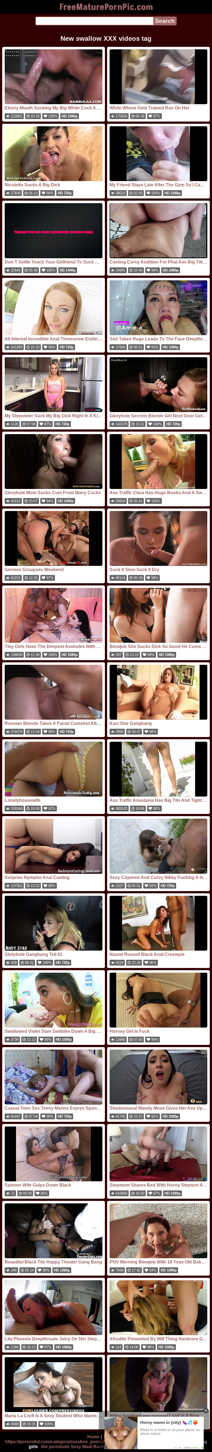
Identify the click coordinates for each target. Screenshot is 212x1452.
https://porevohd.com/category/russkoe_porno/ (54, 1441)
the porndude (55, 1446)
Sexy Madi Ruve (87, 1446)
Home (93, 1436)
